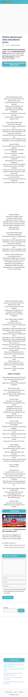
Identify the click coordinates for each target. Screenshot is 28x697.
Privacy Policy (8, 692)
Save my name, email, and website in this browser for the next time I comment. (15, 591)
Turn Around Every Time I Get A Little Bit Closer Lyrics (13, 674)
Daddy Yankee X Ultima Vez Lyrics (14, 545)
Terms (15, 692)
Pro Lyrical (16, 694)
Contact (20, 692)
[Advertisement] (14, 19)
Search (6, 608)
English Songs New (10, 543)
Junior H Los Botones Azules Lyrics (14, 547)
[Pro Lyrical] (6, 2)
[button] (22, 2)
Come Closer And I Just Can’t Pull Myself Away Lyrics (14, 665)
